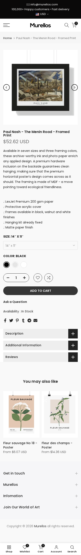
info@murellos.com (44, 4)
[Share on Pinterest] (17, 320)
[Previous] (6, 87)
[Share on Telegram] (29, 320)
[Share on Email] (35, 320)
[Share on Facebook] (5, 320)
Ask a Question (15, 302)
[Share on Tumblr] (23, 320)
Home (7, 38)
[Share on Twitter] (11, 320)
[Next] (74, 87)
